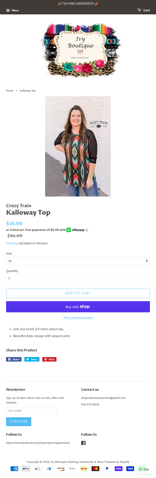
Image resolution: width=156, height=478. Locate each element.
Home (9, 91)
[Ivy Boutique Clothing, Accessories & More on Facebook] (83, 444)
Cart (146, 10)
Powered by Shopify (117, 462)
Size (9, 253)
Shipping (11, 243)
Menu (15, 10)
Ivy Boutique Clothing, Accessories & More (77, 462)
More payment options (78, 317)
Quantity (12, 271)
